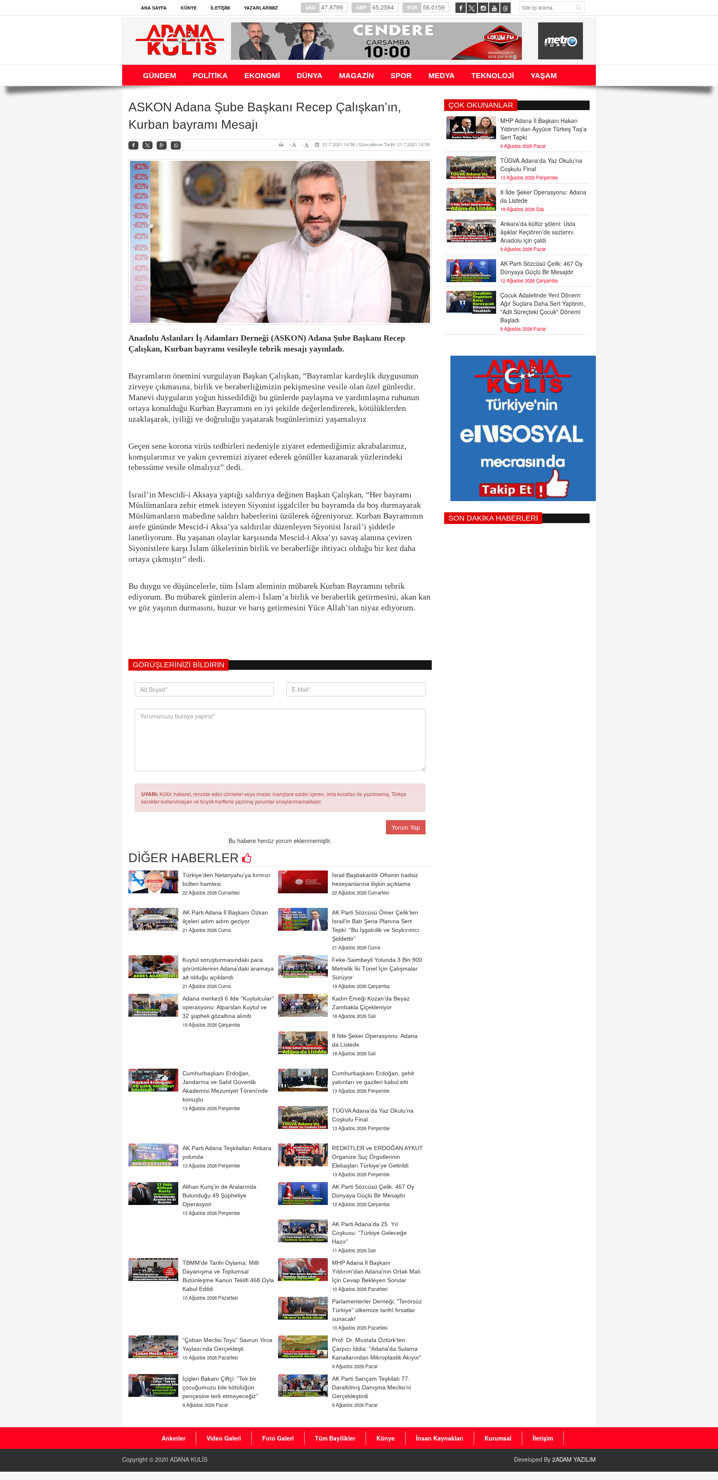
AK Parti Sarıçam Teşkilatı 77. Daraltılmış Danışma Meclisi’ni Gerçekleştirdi (371, 1387)
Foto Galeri (278, 1438)
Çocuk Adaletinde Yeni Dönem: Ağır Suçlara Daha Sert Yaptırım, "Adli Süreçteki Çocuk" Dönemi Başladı (542, 307)
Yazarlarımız (261, 8)
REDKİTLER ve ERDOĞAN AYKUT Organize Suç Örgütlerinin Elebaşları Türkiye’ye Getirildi (377, 1157)
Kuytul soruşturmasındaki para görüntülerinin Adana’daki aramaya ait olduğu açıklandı (228, 968)
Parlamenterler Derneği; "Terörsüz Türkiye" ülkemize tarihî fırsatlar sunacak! (377, 1310)
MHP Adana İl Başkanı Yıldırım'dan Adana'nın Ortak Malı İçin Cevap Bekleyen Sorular (376, 1271)
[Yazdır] (282, 144)
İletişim (220, 8)
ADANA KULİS (188, 1459)
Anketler (173, 1438)
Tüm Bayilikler (335, 1438)
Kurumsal (497, 1438)
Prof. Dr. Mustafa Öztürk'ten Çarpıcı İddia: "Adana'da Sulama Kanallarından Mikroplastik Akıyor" (376, 1349)
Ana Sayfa (154, 8)
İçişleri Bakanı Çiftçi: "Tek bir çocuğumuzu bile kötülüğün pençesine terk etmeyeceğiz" (220, 1387)
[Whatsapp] (176, 145)
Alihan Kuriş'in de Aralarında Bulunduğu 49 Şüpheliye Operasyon (219, 1195)
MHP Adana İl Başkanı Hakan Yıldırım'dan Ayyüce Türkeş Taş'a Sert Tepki (543, 128)
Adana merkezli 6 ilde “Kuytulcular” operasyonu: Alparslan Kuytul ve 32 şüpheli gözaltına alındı (228, 1007)
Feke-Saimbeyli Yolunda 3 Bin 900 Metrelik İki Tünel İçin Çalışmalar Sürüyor (377, 968)
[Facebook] (133, 145)
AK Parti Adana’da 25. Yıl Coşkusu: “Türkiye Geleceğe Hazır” (369, 1233)
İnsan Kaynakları (439, 1438)
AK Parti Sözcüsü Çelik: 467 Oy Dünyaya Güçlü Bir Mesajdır (541, 267)
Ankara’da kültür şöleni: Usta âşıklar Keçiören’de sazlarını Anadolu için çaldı (537, 231)
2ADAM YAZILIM (574, 1459)
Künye (189, 8)
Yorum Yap (405, 827)
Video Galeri (224, 1438)
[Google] (162, 145)
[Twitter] (147, 145)
